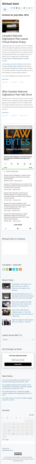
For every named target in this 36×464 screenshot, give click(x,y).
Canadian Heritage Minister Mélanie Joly (13, 66)
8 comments (14, 82)
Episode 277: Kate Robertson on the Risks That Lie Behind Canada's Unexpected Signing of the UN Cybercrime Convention (18, 185)
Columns (21, 82)
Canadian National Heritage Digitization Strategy (15, 58)
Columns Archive (23, 115)
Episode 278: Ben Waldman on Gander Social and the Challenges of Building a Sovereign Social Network (17, 177)
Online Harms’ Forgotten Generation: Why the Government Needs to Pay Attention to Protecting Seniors (22, 304)
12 (13, 427)
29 (27, 434)
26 (13, 434)
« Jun (3, 439)
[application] (18, 146)
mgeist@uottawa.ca (7, 450)
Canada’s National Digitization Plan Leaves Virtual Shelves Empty (15, 38)
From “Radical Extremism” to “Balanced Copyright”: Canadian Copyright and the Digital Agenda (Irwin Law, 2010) (17, 393)
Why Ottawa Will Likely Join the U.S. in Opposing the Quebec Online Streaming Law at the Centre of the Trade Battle (22, 296)
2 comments (14, 115)
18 (9, 430)
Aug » (7, 439)
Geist (10, 3)
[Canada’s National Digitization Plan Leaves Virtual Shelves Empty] (10, 26)
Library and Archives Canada (13, 64)
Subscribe (18, 364)
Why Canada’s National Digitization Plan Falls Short (17, 93)
